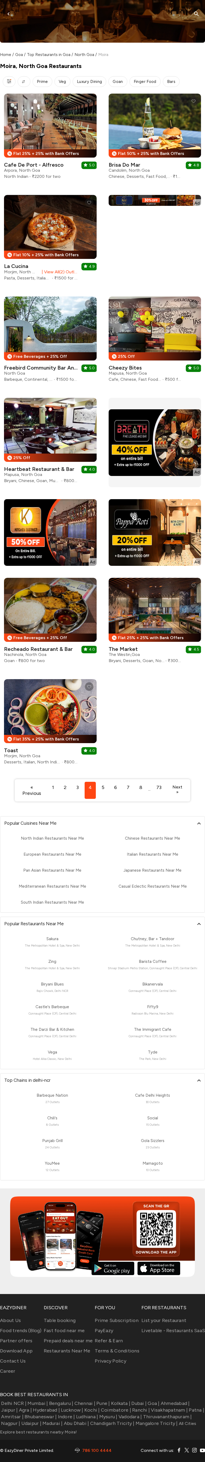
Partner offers (16, 1341)
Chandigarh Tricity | (112, 1423)
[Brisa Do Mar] (155, 138)
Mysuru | (108, 1417)
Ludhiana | (87, 1417)
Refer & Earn (109, 1341)
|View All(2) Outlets (59, 271)
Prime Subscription (117, 1320)
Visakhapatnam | (169, 1410)
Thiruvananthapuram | (167, 1417)
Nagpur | (10, 1423)
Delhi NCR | (13, 1403)
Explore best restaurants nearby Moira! (38, 1432)
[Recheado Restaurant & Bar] (50, 622)
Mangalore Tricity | (157, 1423)
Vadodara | (130, 1417)
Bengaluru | (61, 1403)
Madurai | (52, 1423)
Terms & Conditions (117, 1351)
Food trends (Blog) (21, 1330)
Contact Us (13, 1361)
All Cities (187, 1423)
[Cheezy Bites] (155, 341)
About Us (10, 1320)
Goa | (153, 1403)
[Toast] (50, 723)
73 (158, 787)
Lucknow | (72, 1410)
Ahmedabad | (175, 1403)
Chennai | (84, 1403)
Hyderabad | (46, 1410)
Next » (177, 789)
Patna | (196, 1410)
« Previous (31, 790)
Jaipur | (9, 1410)
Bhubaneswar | (41, 1417)
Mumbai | (37, 1403)
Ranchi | (141, 1410)
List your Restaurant (163, 1320)
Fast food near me (64, 1330)
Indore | (66, 1417)
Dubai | (139, 1403)
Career (7, 1371)
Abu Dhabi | (76, 1423)
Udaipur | (31, 1423)
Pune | (103, 1403)
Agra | (25, 1410)
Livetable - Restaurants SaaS (173, 1330)
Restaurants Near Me (67, 1351)
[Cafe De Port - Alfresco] (50, 138)
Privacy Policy (110, 1361)
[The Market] (155, 622)
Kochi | (92, 1410)
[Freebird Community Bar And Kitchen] (50, 341)
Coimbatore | (116, 1410)
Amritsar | (12, 1417)
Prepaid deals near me (68, 1341)
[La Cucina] (50, 240)
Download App (16, 1351)
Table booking (60, 1320)
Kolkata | (120, 1403)
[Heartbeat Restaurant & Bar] (50, 442)
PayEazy (104, 1330)
